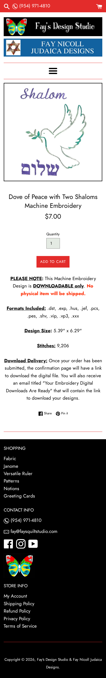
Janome (11, 466)
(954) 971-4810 (34, 5)
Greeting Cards (19, 496)
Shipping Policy (19, 603)
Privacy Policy (17, 618)
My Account (15, 596)
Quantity (53, 234)
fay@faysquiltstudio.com (33, 531)
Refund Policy (17, 611)
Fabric (10, 458)
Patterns (11, 481)
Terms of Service (20, 626)
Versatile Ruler (18, 473)
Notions (11, 488)
